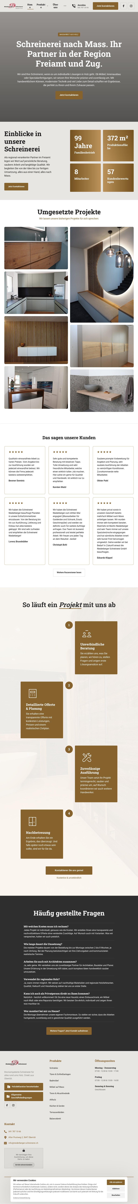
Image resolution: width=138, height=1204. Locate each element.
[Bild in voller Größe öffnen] (36, 292)
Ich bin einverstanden (23, 1165)
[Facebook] (123, 6)
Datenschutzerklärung (21, 1198)
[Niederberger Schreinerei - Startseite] (13, 6)
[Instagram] (131, 6)
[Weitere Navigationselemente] (65, 6)
